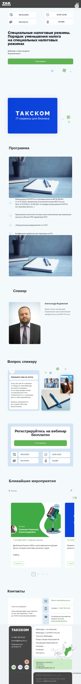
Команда (39, 649)
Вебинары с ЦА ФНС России (48, 633)
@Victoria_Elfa (50, 681)
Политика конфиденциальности (45, 667)
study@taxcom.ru (17, 395)
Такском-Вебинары (44, 636)
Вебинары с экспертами (46, 629)
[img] (13, 667)
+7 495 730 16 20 (64, 608)
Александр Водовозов (56, 303)
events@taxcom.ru (63, 600)
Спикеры (39, 646)
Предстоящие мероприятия (47, 639)
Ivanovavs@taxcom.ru (59, 621)
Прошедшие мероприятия (46, 643)
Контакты (40, 653)
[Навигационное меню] (77, 4)
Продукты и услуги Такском (44, 663)
